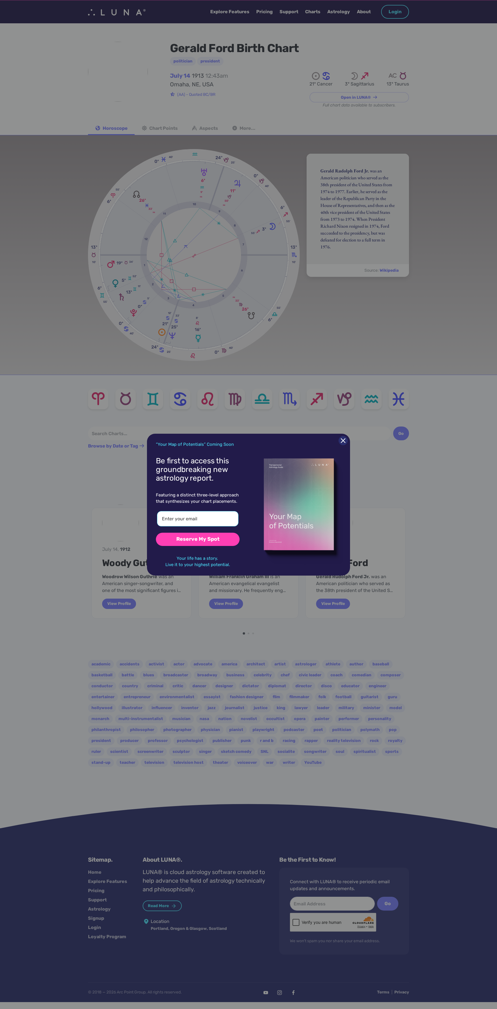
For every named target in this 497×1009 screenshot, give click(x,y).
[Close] (343, 441)
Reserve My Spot (197, 539)
